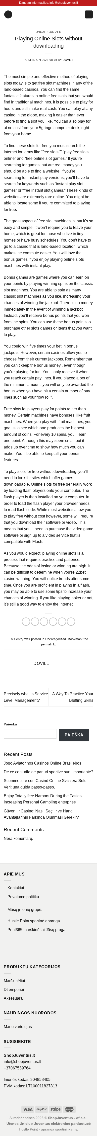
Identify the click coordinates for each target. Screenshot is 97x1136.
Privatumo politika (23, 897)
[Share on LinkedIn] (71, 621)
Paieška (10, 724)
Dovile (68, 59)
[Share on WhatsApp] (26, 621)
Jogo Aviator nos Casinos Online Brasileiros (42, 763)
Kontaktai (15, 888)
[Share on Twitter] (44, 621)
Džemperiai (14, 989)
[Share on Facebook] (35, 621)
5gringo (45, 128)
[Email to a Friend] (53, 621)
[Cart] (89, 14)
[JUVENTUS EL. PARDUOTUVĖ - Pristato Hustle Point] (48, 14)
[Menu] (8, 14)
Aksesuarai (14, 998)
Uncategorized (48, 31)
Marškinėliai (14, 981)
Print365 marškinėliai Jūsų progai (36, 930)
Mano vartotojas (18, 1027)
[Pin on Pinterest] (62, 621)
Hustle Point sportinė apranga (33, 921)
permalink (48, 644)
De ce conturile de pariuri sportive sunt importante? (48, 772)
